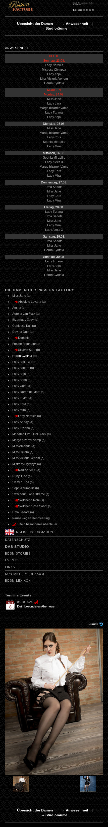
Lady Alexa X (54, 162)
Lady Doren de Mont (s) (28, 392)
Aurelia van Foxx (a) (26, 314)
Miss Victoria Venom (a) (28, 458)
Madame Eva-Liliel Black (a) (31, 434)
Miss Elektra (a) (22, 452)
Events (12, 560)
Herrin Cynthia (54, 83)
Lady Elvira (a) (22, 398)
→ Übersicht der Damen (33, 24)
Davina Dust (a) (23, 332)
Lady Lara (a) (21, 404)
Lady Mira (54, 146)
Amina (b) (19, 307)
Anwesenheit (17, 48)
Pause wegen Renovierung (31, 518)
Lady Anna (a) (21, 380)
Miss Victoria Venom (54, 78)
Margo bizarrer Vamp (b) (28, 440)
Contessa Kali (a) (24, 326)
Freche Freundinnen (26, 344)
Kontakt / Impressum (24, 574)
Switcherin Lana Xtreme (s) (30, 494)
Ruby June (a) (22, 476)
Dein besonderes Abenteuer (36, 606)
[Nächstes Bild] (91, 784)
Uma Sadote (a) (23, 512)
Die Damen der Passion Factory (39, 290)
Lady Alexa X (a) (23, 362)
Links (10, 567)
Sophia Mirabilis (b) (25, 488)
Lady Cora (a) (21, 386)
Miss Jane (54, 99)
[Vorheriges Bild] (17, 784)
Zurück (93, 624)
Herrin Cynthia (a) (24, 356)
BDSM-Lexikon (18, 580)
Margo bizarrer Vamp (54, 108)
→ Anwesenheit (74, 24)
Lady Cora (54, 137)
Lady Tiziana (54, 112)
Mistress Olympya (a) (26, 464)
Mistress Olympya (54, 69)
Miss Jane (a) (21, 295)
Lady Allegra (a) (23, 368)
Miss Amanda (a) (23, 446)
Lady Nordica (54, 65)
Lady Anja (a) (21, 374)
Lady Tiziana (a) (23, 428)
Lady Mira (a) (21, 410)
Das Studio (17, 547)
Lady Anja (54, 74)
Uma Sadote (54, 187)
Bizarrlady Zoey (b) (25, 320)
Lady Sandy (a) (22, 422)
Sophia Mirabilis (54, 142)
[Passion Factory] (54, 6)
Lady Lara (54, 103)
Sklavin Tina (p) (23, 482)
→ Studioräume (54, 28)
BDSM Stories (18, 553)
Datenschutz (17, 540)
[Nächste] (54, 701)
